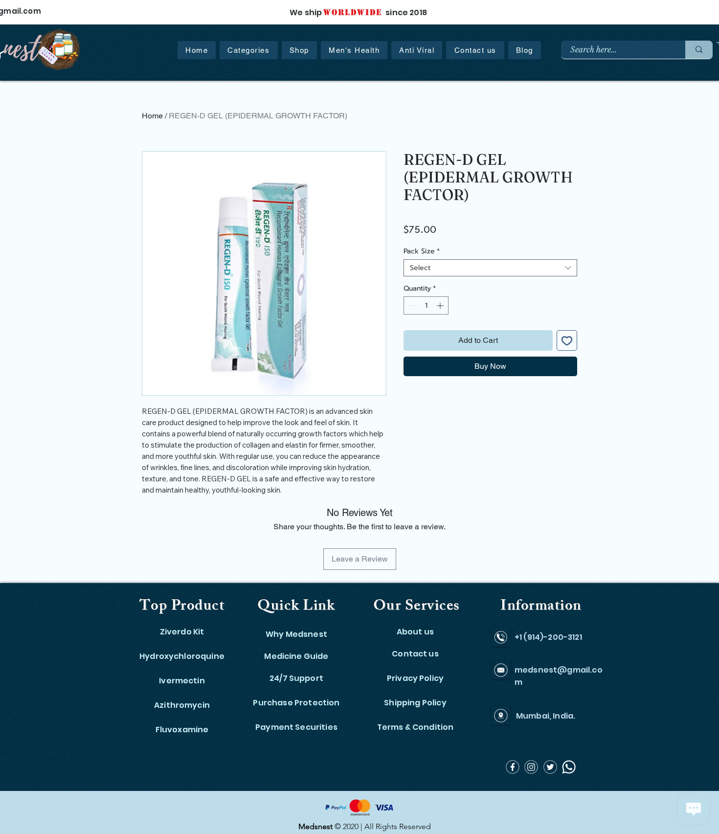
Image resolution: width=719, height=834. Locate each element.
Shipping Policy (415, 702)
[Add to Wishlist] (567, 340)
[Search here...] (699, 50)
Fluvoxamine (182, 729)
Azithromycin (182, 705)
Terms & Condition (415, 727)
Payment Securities (296, 727)
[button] (248, 50)
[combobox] (490, 267)
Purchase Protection (296, 702)
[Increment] (441, 305)
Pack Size (422, 251)
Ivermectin (182, 680)
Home (152, 115)
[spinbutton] (426, 305)
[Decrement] (411, 305)
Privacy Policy (415, 678)
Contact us (415, 653)
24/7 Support (296, 678)
